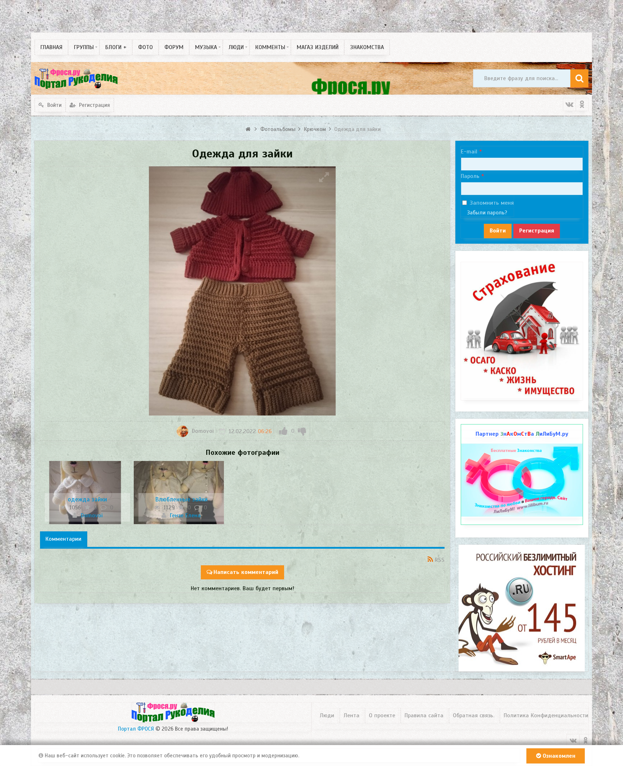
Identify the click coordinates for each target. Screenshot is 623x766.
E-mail (469, 151)
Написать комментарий (245, 572)
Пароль (470, 176)
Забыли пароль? (487, 212)
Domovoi (202, 431)
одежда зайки (87, 499)
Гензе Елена (184, 515)
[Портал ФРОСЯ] (76, 78)
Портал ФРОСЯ (136, 729)
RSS (440, 559)
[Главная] (248, 129)
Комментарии (63, 539)
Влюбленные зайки (181, 499)
